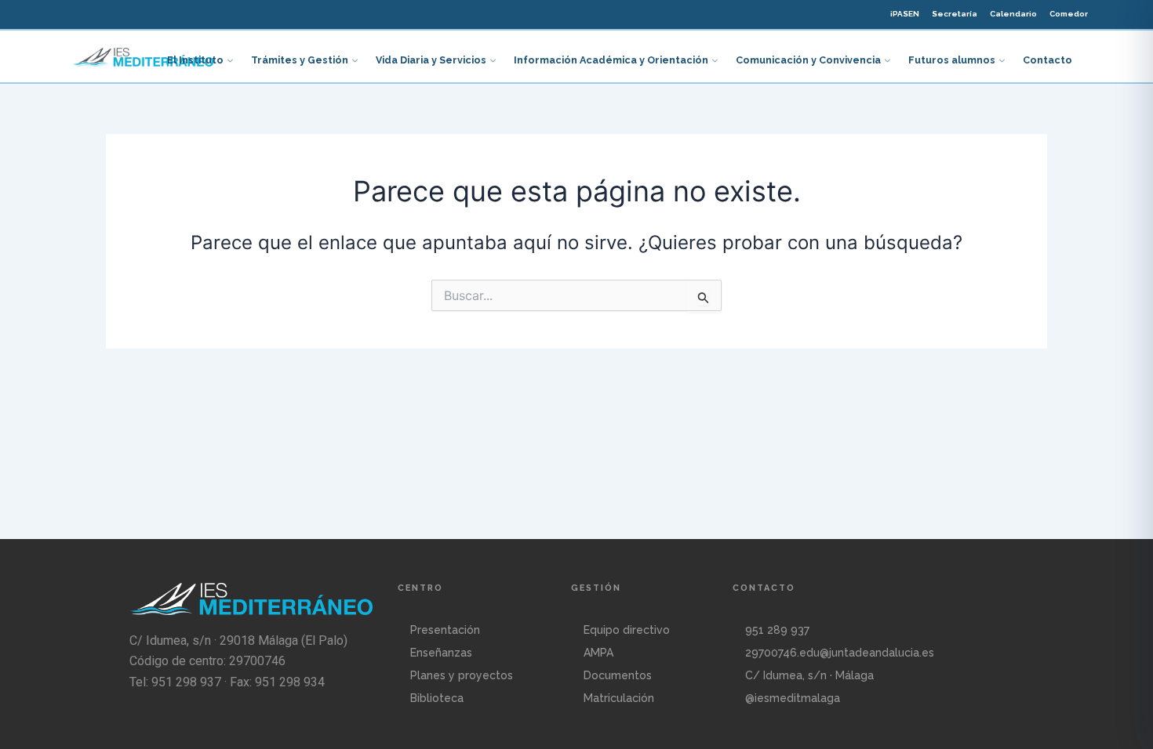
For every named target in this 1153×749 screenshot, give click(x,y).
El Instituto (195, 60)
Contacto (1047, 60)
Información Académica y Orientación (611, 60)
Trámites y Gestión (299, 60)
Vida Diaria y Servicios (431, 60)
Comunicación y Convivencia (808, 60)
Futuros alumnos (951, 60)
